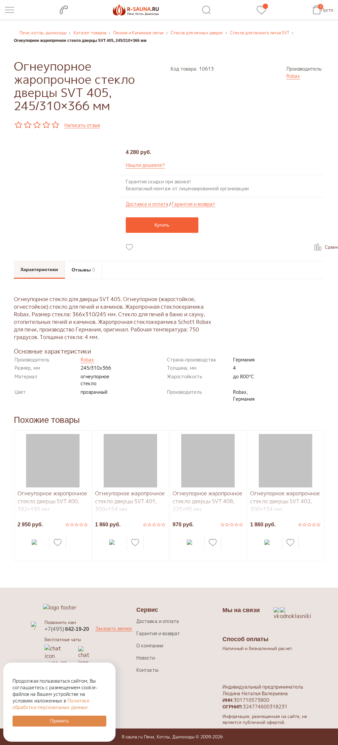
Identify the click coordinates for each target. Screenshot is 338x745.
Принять (59, 721)
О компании (149, 645)
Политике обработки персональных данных (51, 704)
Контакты (147, 670)
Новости (145, 658)
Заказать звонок (113, 628)
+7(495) (67, 629)
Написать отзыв (82, 125)
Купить (162, 225)
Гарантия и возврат (193, 204)
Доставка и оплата (147, 204)
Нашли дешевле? (145, 165)
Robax (293, 76)
